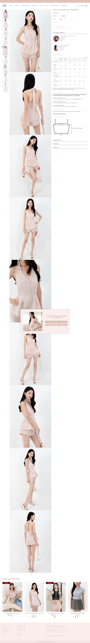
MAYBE (62, 324)
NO (50, 324)
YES (56, 322)
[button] (76, 10)
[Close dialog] (68, 310)
